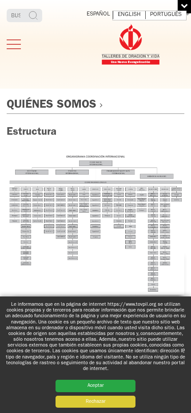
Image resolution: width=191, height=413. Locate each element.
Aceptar (96, 385)
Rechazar (96, 401)
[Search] (34, 15)
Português (166, 15)
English (129, 15)
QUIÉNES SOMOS (51, 105)
